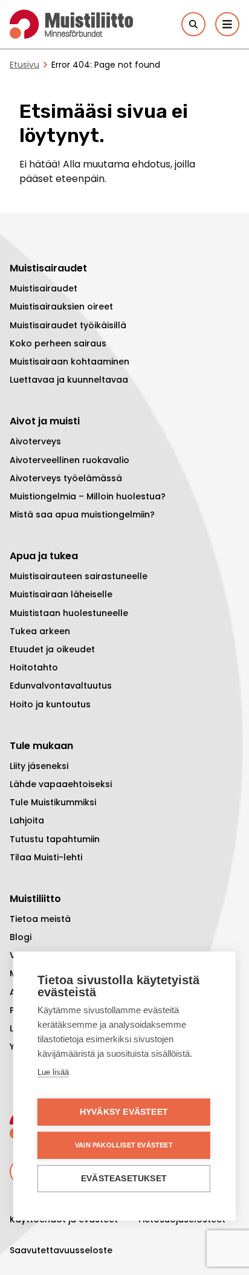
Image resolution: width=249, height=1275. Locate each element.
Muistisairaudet (43, 288)
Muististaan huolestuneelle (69, 613)
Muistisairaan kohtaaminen (69, 361)
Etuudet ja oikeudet (52, 649)
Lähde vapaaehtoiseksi (61, 784)
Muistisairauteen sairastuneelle (78, 576)
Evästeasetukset (124, 1178)
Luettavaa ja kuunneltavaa (69, 379)
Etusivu (24, 65)
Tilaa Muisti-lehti (46, 857)
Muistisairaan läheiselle (61, 594)
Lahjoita (27, 820)
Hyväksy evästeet (124, 1112)
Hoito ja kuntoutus (50, 704)
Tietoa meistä (40, 918)
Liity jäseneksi (39, 766)
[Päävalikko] (227, 24)
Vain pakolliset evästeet (124, 1145)
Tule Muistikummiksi (53, 802)
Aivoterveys (35, 441)
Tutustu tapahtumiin (55, 839)
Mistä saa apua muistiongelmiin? (82, 514)
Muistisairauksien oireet (61, 306)
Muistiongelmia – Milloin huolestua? (88, 496)
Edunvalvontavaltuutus (61, 685)
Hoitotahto (34, 667)
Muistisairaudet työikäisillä (68, 325)
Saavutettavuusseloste (61, 1250)
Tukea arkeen (40, 631)
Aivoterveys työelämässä (66, 478)
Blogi (20, 937)
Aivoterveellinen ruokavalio (69, 460)
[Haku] (193, 24)
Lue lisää (53, 1072)
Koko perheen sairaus (58, 343)
